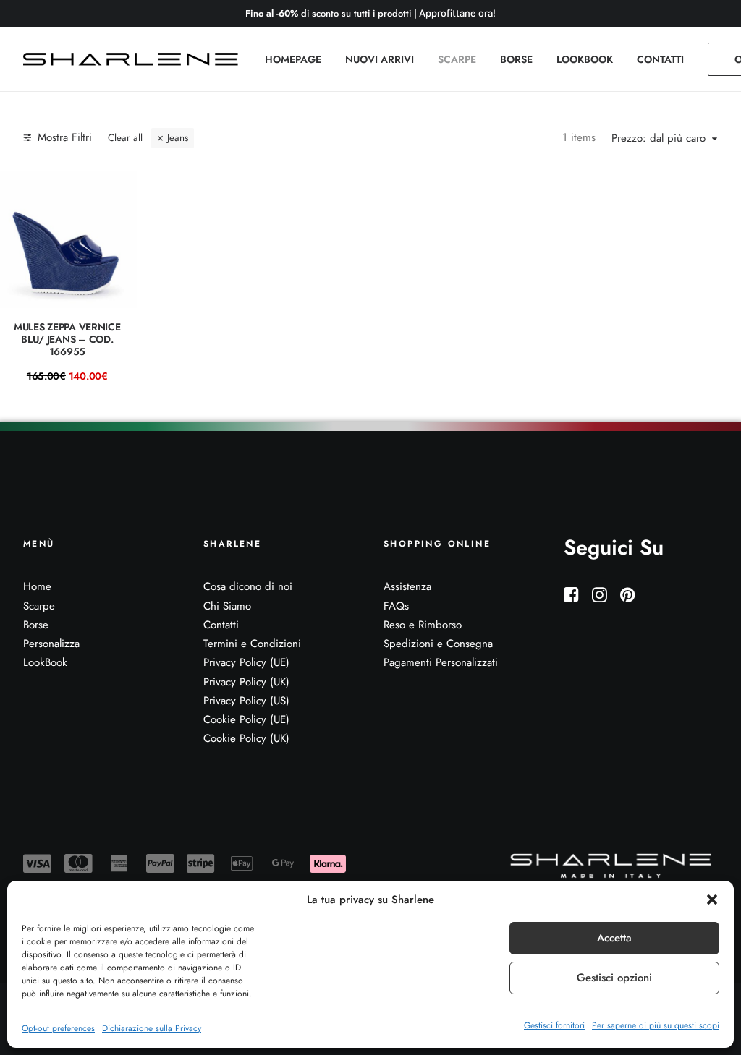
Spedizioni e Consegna (438, 644)
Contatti (221, 625)
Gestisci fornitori (554, 1025)
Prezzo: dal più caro (658, 139)
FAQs (396, 606)
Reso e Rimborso (423, 625)
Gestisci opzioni (614, 978)
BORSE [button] (516, 59)
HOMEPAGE (293, 59)
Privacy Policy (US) (246, 701)
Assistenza (407, 586)
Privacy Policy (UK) (246, 682)
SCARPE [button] (457, 59)
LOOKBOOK (584, 59)
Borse (35, 625)
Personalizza (51, 644)
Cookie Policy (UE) (246, 719)
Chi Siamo (227, 606)
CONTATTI (660, 59)
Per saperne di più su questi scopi (655, 1025)
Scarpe (39, 606)
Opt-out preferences (58, 1028)
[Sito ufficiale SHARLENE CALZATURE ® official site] (134, 59)
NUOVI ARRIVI (379, 59)
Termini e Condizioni (252, 644)
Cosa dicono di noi (247, 586)
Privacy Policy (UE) (246, 662)
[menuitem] (293, 59)
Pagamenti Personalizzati (441, 662)
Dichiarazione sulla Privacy (151, 1028)
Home (37, 586)
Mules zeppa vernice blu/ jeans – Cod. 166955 (67, 339)
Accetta (614, 938)
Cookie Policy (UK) (246, 738)
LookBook (45, 662)
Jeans (177, 138)
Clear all (125, 138)
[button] (712, 899)
